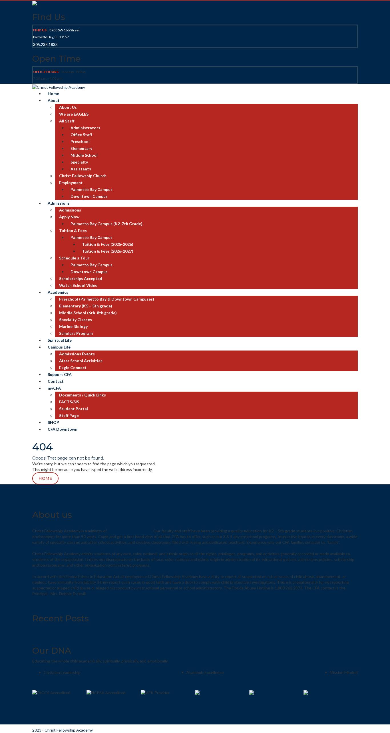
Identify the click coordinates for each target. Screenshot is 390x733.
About (54, 100)
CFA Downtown (62, 429)
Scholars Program (76, 333)
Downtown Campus (89, 196)
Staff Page (69, 415)
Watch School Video (78, 285)
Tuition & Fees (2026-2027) (107, 251)
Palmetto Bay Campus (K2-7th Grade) (106, 223)
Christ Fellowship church (130, 530)
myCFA (54, 388)
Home (45, 478)
